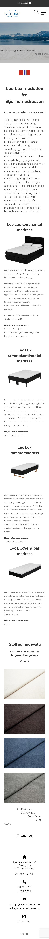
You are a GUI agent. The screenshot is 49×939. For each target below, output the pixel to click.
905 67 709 (24, 891)
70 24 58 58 (24, 887)
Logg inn (24, 934)
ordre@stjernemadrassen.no (24, 908)
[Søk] (36, 12)
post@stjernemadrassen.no (24, 904)
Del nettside (24, 921)
